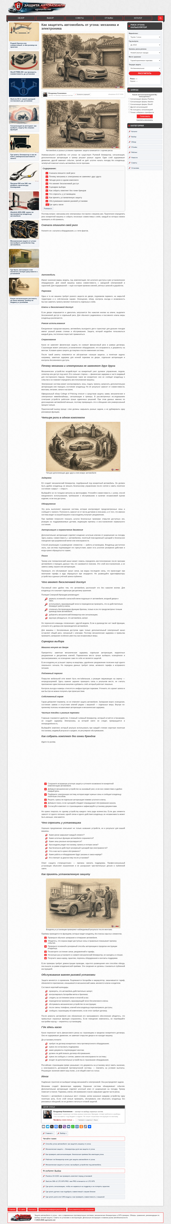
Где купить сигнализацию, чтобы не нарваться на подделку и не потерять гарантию (78, 1186)
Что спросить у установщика (62, 194)
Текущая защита (135, 64)
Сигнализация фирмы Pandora (142, 99)
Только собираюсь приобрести (142, 112)
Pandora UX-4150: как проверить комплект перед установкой (69, 1176)
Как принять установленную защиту (65, 197)
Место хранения (135, 57)
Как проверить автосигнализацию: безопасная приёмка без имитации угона (75, 1154)
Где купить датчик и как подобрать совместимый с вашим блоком (70, 1192)
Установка (135, 168)
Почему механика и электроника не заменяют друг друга (75, 176)
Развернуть (48, 208)
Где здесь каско (56, 204)
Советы (79, 18)
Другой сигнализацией (139, 107)
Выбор (50, 18)
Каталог (138, 18)
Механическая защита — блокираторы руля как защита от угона (70, 1149)
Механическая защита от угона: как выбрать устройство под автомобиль (73, 1165)
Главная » (49, 1133)
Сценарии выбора (57, 187)
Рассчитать (144, 73)
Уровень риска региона (137, 49)
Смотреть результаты (145, 120)
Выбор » (63, 1133)
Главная (12, 1209)
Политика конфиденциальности (52, 1209)
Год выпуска (133, 41)
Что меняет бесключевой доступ (64, 183)
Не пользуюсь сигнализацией (141, 110)
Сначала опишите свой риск (62, 173)
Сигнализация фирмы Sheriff (141, 104)
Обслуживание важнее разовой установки (68, 201)
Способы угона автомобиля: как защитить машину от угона (68, 1144)
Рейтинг (134, 152)
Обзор (21, 18)
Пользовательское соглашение (81, 1209)
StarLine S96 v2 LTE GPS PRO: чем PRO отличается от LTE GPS (70, 1181)
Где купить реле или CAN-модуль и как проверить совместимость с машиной (75, 1197)
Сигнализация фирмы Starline (141, 102)
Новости (134, 157)
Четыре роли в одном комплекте (64, 180)
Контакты (32, 1209)
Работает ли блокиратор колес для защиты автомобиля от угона (70, 1159)
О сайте (22, 1209)
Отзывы (109, 18)
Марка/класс (133, 33)
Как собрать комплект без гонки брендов (67, 190)
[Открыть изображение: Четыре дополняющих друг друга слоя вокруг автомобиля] (83, 471)
